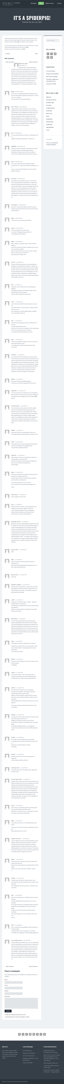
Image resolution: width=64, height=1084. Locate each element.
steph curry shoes (23, 63)
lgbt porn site (14, 574)
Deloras (13, 687)
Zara (12, 504)
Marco (12, 472)
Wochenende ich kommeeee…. (51, 1052)
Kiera (12, 339)
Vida (12, 895)
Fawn (12, 301)
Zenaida (13, 714)
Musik (47, 116)
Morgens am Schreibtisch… (52, 73)
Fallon (12, 441)
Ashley (12, 379)
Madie (12, 91)
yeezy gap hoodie (15, 521)
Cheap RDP (14, 390)
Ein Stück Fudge (50, 102)
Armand (13, 754)
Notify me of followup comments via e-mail (16, 1014)
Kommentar (7, 996)
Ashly (12, 820)
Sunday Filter (49, 124)
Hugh (12, 641)
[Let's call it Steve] (11, 4)
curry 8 (13, 262)
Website (6, 991)
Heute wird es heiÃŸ (51, 83)
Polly (12, 925)
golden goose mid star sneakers (51, 1070)
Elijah (12, 218)
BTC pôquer (14, 204)
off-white (13, 354)
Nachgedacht (49, 119)
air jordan (13, 178)
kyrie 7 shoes (14, 106)
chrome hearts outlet (16, 779)
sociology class (15, 767)
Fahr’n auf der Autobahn (52, 76)
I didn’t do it (55, 1063)
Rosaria (13, 737)
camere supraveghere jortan (50, 1065)
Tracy (12, 805)
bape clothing (47, 1063)
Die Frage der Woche (51, 99)
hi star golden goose (16, 940)
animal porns (14, 494)
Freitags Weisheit (50, 108)
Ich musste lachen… (51, 71)
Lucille (12, 600)
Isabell (12, 659)
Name (6, 979)
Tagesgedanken (50, 127)
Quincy (12, 228)
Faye (12, 161)
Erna (12, 133)
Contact (59, 3)
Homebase (33, 3)
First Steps (48, 105)
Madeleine (13, 146)
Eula (12, 284)
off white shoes (15, 406)
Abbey (12, 859)
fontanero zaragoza (16, 584)
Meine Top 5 (49, 113)
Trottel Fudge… (47, 1067)
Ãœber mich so (50, 3)
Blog (41, 3)
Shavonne (13, 455)
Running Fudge (49, 121)
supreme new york (15, 838)
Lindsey (13, 878)
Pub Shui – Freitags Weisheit (52, 1072)
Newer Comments (34, 62)
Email (6, 985)
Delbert (13, 430)
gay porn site (14, 549)
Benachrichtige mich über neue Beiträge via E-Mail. (17, 1017)
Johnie (12, 672)
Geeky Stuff (49, 110)
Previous (7, 53)
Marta (12, 241)
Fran (12, 320)
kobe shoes (14, 618)
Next (37, 53)
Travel (47, 130)
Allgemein (48, 97)
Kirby (12, 559)
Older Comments (9, 62)
